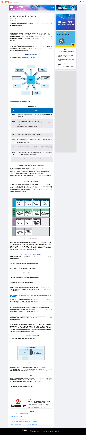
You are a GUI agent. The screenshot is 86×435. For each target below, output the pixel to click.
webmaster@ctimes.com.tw (48, 432)
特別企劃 (29, 399)
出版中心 (61, 2)
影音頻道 (75, 2)
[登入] (83, 2)
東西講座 (66, 2)
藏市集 (71, 2)
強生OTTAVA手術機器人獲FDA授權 (65, 66)
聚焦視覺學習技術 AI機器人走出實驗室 (19, 416)
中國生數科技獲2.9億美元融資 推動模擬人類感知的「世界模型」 (24, 421)
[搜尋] (80, 2)
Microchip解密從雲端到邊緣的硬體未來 (19, 414)
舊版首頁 (63, 430)
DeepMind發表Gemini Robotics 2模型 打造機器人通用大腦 (66, 56)
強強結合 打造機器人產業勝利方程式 (19, 419)
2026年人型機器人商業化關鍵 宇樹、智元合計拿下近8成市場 (24, 424)
